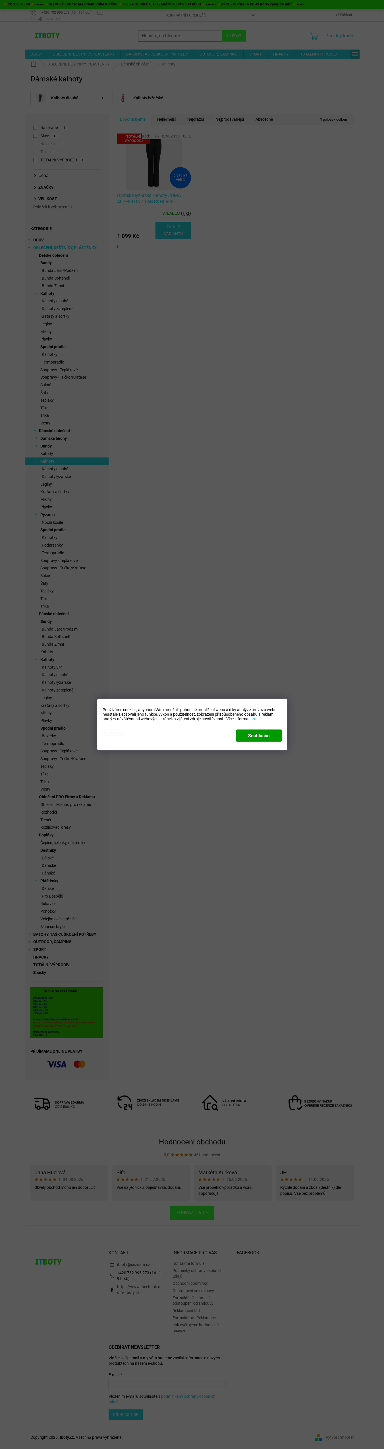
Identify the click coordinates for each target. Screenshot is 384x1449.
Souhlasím (259, 735)
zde (255, 719)
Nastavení (113, 733)
